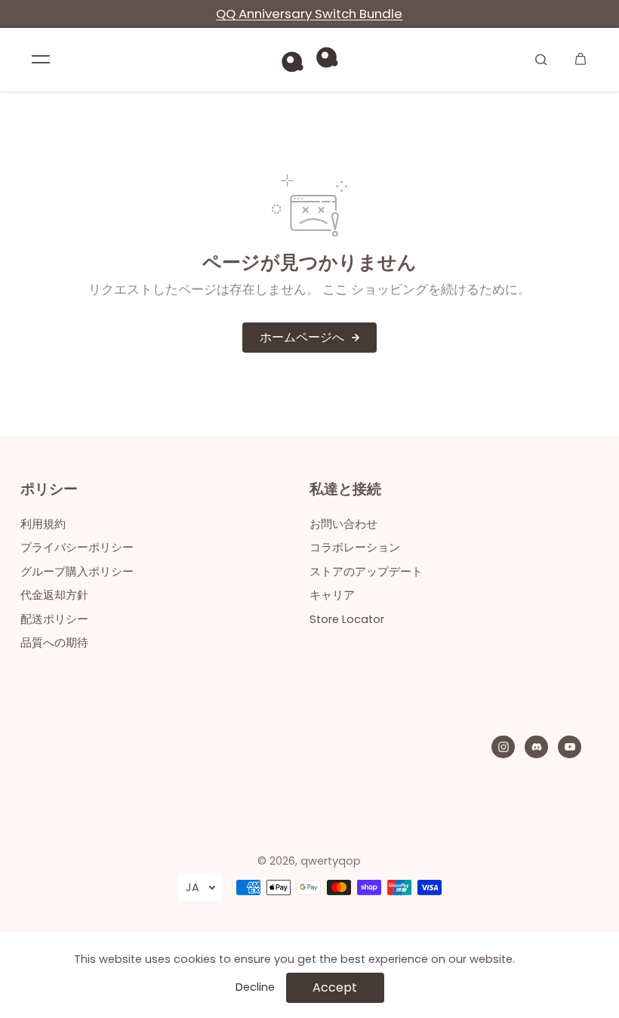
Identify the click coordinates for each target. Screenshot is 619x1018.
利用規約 (43, 524)
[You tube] (570, 747)
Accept (335, 987)
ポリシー (49, 490)
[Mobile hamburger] (40, 59)
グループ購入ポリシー (77, 571)
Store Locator (347, 619)
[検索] (541, 59)
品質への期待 (54, 642)
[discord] (536, 747)
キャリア (332, 595)
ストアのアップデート (366, 571)
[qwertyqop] (309, 59)
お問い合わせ (343, 524)
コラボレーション (355, 547)
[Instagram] (503, 747)
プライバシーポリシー (77, 547)
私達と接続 (345, 490)
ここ (335, 289)
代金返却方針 (54, 595)
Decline (255, 987)
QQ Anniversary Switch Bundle (309, 14)
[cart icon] (580, 59)
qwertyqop (330, 860)
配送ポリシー (54, 619)
